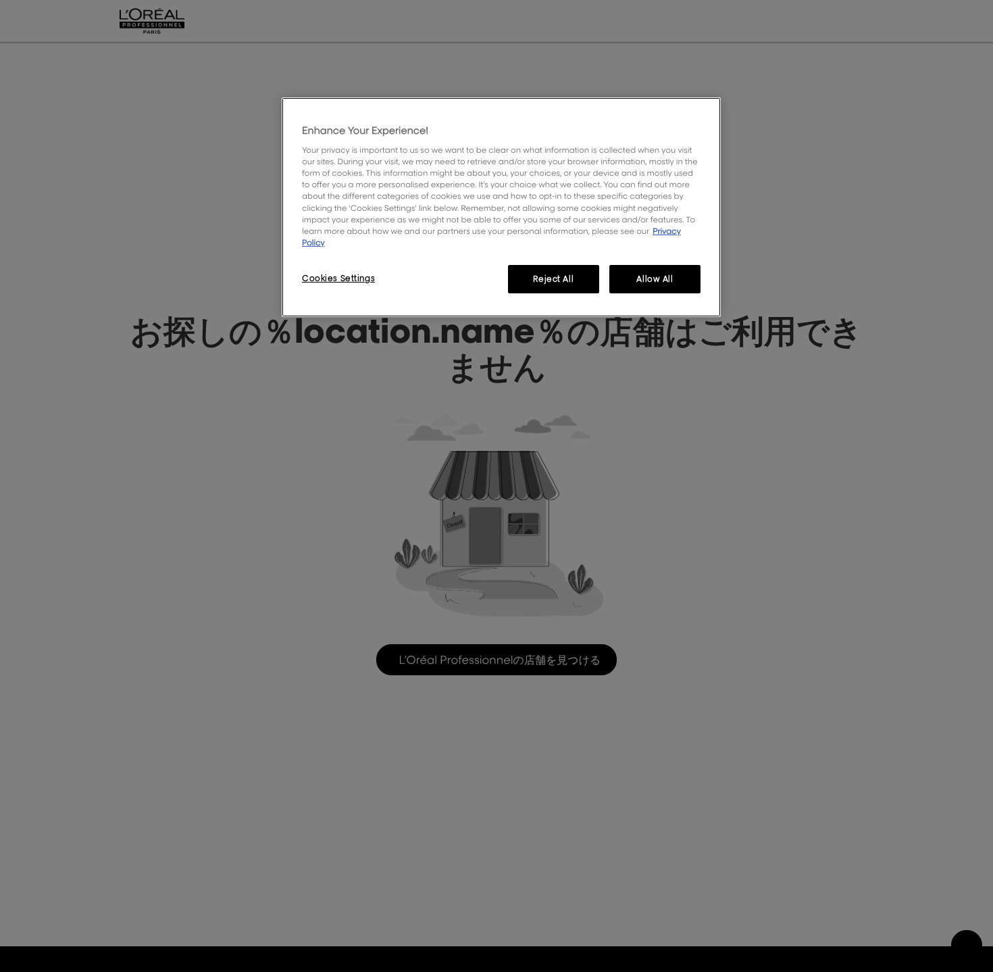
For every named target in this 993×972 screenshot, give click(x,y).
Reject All (553, 279)
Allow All (654, 279)
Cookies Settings (338, 278)
